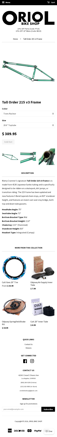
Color (4, 108)
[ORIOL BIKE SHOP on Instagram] (32, 361)
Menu (7, 2)
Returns (28, 348)
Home (15, 39)
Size (4, 120)
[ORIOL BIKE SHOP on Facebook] (25, 361)
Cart (53, 2)
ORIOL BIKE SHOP (35, 421)
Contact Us (28, 344)
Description (27, 173)
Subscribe (48, 409)
